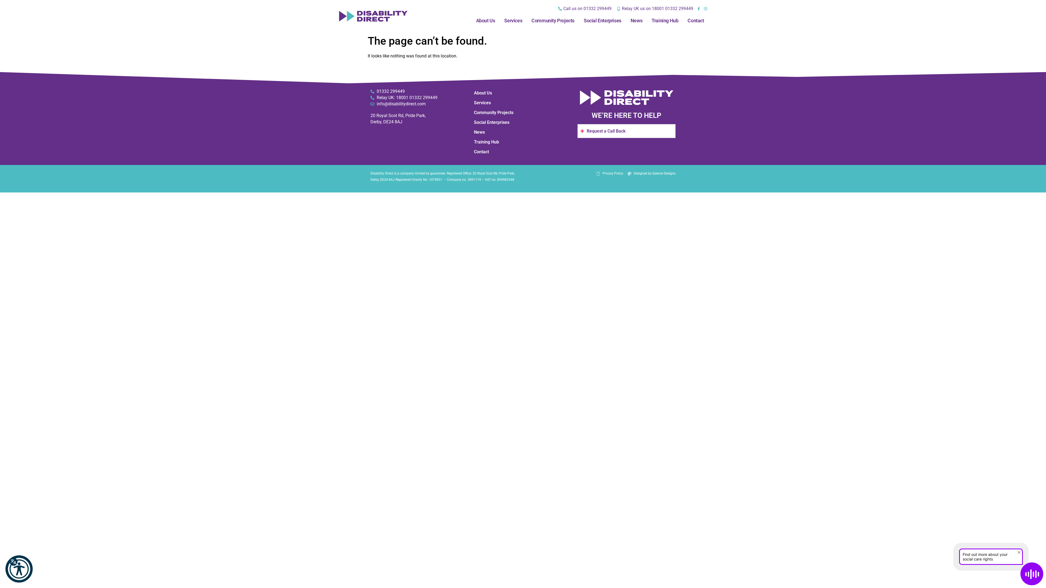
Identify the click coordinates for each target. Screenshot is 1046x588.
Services (513, 20)
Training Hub (665, 20)
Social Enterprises (602, 20)
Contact (696, 20)
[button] (19, 569)
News (636, 20)
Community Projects (552, 20)
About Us (485, 20)
